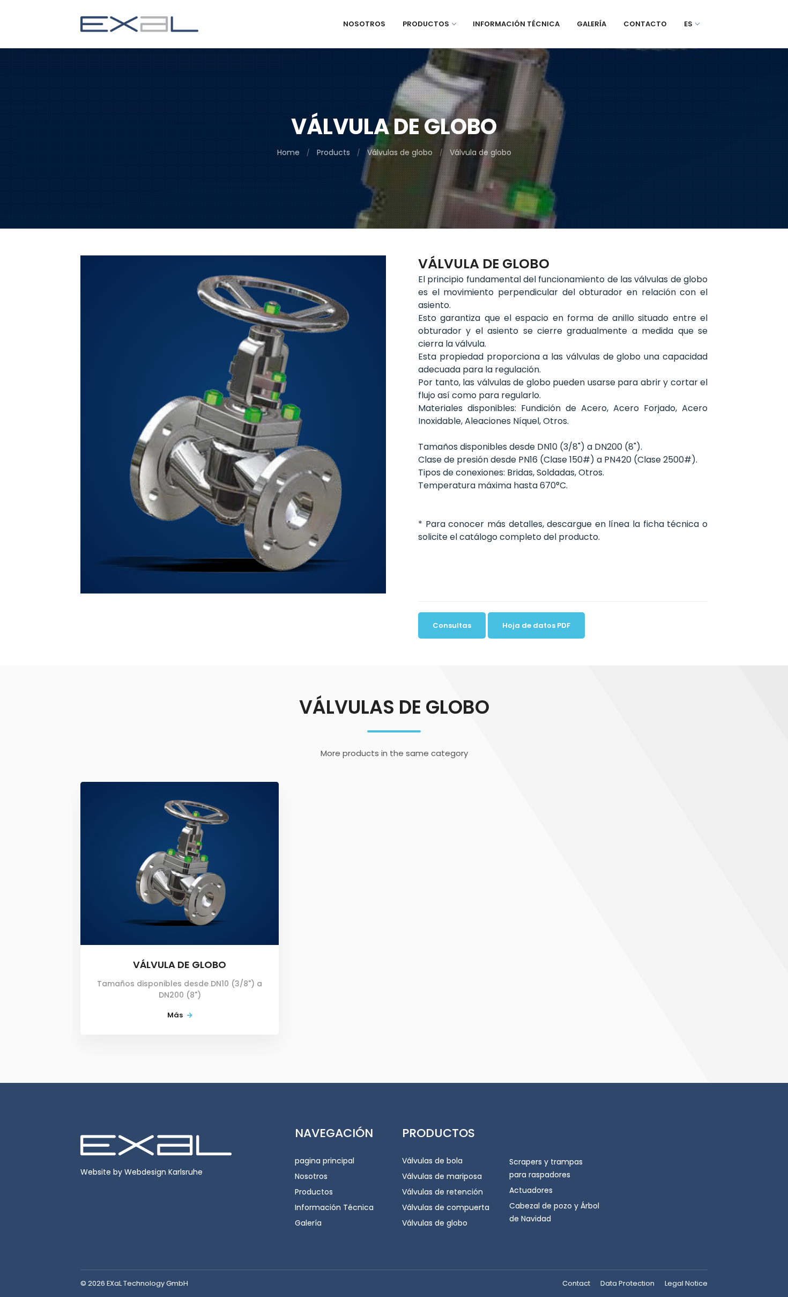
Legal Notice (686, 1283)
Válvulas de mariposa (442, 1176)
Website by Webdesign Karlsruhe (141, 1172)
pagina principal (324, 1160)
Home (288, 152)
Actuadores (531, 1190)
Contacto (645, 24)
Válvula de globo (480, 152)
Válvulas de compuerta (445, 1207)
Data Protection (627, 1283)
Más (175, 1015)
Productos (426, 24)
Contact (576, 1283)
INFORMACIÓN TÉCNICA (516, 24)
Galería (591, 24)
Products (333, 152)
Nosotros (364, 24)
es (688, 24)
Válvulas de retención (442, 1191)
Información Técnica (334, 1207)
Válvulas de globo (400, 152)
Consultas (452, 625)
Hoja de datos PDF (536, 625)
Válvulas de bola (432, 1160)
